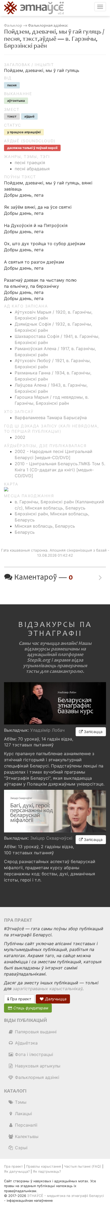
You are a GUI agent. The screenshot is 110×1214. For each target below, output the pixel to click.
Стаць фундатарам (30, 1008)
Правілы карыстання (43, 1166)
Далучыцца (55, 999)
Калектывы (26, 1136)
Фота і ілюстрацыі (33, 1054)
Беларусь (25, 532)
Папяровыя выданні (35, 1031)
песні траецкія (30, 162)
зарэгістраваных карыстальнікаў (47, 988)
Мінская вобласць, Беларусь (45, 526)
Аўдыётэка (26, 1043)
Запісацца (93, 731)
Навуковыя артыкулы (37, 1066)
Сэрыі (21, 1147)
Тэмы (20, 1102)
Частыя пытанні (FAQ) (82, 1166)
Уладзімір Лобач (47, 730)
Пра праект (20, 999)
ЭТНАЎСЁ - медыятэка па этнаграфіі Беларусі (65, 1196)
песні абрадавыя (32, 168)
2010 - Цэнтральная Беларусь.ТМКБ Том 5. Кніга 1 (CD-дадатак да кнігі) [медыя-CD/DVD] (60, 470)
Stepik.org (38, 660)
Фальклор (13, 25)
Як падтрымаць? (47, 1171)
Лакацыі (23, 1113)
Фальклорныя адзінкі (36, 1077)
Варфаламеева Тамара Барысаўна (51, 417)
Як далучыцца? (17, 1171)
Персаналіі (25, 1125)
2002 (20, 437)
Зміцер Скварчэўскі (51, 838)
